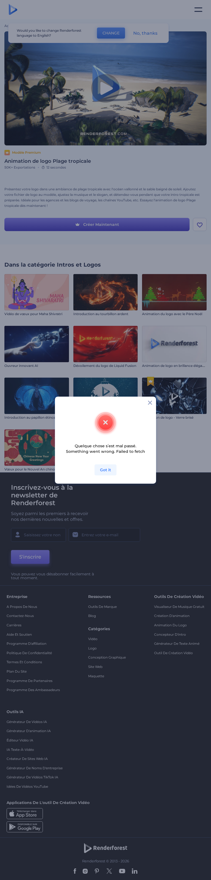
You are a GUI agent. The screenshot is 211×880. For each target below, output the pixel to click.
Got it (105, 469)
